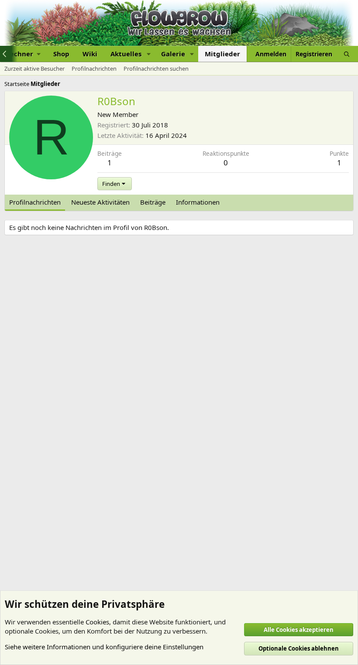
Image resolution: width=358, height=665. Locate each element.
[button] (148, 54)
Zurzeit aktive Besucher (34, 68)
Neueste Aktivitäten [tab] (100, 202)
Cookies (97, 621)
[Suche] (347, 54)
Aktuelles (125, 53)
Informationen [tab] (198, 202)
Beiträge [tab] (152, 202)
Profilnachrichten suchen (156, 68)
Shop (61, 53)
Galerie (173, 53)
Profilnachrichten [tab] (35, 202)
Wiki (90, 53)
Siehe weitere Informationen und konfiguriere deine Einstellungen (104, 646)
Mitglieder (222, 53)
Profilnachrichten (94, 68)
